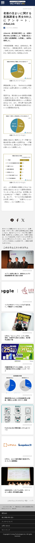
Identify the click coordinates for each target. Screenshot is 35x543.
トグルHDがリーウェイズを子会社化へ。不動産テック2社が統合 (17, 305)
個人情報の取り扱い (8, 517)
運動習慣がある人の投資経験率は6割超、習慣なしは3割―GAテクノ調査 (17, 399)
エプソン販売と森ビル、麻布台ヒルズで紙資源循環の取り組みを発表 (17, 274)
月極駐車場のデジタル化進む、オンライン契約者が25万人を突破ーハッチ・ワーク (17, 369)
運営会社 (4, 513)
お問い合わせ (6, 525)
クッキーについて (7, 521)
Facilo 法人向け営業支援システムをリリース (17, 429)
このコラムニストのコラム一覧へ (17, 500)
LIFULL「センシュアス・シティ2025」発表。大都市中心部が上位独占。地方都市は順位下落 (17, 337)
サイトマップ (6, 530)
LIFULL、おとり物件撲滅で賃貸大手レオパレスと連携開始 (17, 460)
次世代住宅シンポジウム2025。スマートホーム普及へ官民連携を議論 (17, 491)
